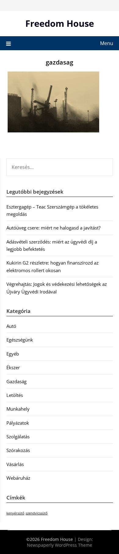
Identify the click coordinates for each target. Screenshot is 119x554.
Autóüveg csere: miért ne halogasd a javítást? (53, 228)
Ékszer (13, 367)
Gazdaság (16, 381)
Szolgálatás (18, 436)
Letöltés (14, 395)
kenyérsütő (15, 513)
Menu (106, 43)
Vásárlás (15, 464)
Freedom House (59, 23)
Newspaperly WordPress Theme (59, 545)
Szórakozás (18, 450)
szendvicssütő (37, 513)
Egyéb (12, 354)
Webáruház (18, 478)
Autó (11, 326)
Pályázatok (17, 423)
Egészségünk (19, 340)
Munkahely (18, 409)
